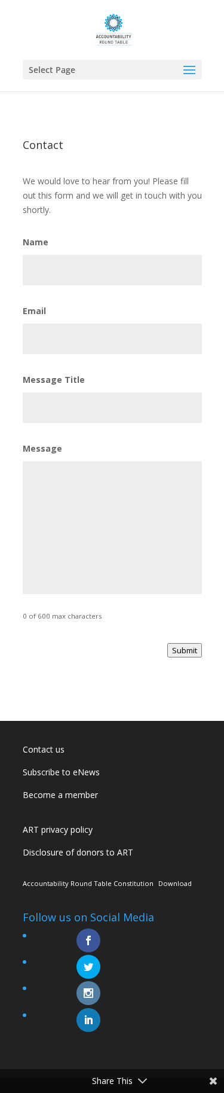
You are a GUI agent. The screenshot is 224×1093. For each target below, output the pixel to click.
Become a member (60, 794)
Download (175, 883)
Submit (184, 650)
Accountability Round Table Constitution (88, 883)
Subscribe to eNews (61, 772)
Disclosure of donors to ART (78, 852)
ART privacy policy (58, 829)
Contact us (44, 749)
